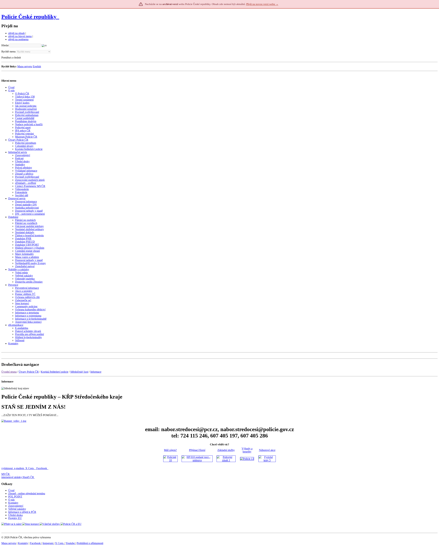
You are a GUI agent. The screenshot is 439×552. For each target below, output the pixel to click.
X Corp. (30, 468)
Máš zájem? (170, 450)
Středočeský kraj (79, 371)
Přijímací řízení (197, 450)
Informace (95, 371)
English (37, 66)
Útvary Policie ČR (29, 371)
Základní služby (226, 450)
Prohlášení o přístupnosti (90, 543)
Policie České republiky (28, 17)
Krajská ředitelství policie (54, 371)
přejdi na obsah (16, 33)
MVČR (5, 474)
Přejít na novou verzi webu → (262, 4)
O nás (11, 499)
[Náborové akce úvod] (267, 460)
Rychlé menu (8, 51)
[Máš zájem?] (170, 460)
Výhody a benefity (247, 450)
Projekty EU (15, 518)
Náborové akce (267, 450)
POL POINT (15, 496)
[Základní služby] (226, 460)
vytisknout (7, 468)
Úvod (11, 490)
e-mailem (19, 468)
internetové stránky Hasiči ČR (17, 477)
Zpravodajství (15, 505)
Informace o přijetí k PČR (22, 512)
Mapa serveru (24, 66)
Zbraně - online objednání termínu (26, 493)
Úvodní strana (9, 371)
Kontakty (13, 502)
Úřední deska (15, 515)
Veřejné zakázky (17, 508)
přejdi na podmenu (18, 39)
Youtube (70, 543)
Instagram (48, 543)
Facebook (42, 468)
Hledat (5, 45)
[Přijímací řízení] (197, 460)
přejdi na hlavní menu (20, 36)
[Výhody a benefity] (247, 458)
